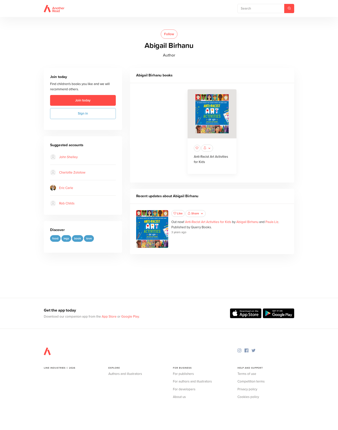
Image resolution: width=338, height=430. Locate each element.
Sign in (83, 113)
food (55, 238)
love (89, 238)
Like (179, 213)
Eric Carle (66, 188)
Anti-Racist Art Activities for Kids (208, 222)
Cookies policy (248, 397)
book (77, 238)
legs (66, 238)
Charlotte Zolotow (72, 172)
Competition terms (251, 381)
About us (179, 397)
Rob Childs (67, 203)
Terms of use (246, 374)
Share (195, 213)
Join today (83, 100)
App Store (109, 316)
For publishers (183, 374)
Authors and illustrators (125, 374)
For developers (184, 389)
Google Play (130, 316)
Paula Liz (271, 222)
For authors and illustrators (192, 381)
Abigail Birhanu (247, 222)
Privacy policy (247, 389)
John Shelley (68, 157)
